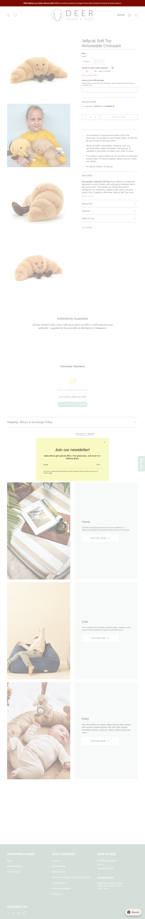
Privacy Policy (84, 471)
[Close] (104, 442)
